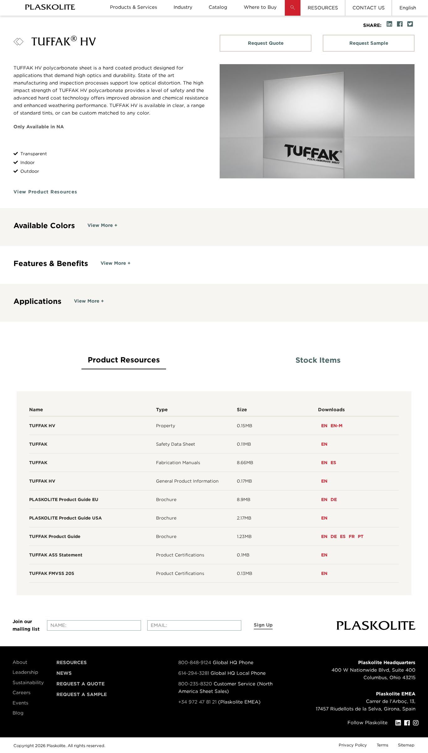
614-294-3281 (194, 673)
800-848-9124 (194, 662)
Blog (18, 713)
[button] (292, 12)
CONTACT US (368, 8)
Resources (71, 662)
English (407, 8)
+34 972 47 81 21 (197, 702)
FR (352, 536)
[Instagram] (417, 723)
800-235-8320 (195, 684)
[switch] (102, 225)
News (64, 673)
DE (334, 499)
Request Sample (368, 43)
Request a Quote (80, 684)
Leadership (25, 672)
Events (20, 703)
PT (360, 536)
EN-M (336, 425)
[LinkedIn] (399, 723)
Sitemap (406, 745)
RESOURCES (323, 8)
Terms (382, 745)
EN (324, 425)
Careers (21, 692)
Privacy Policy (353, 745)
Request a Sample (81, 694)
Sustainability (28, 682)
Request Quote (266, 43)
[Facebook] (408, 723)
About (20, 662)
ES (333, 462)
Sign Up (263, 625)
